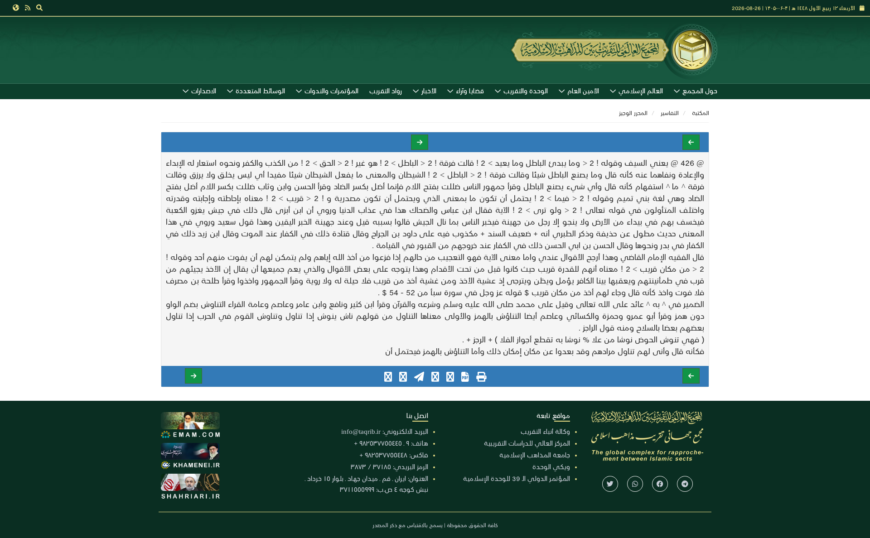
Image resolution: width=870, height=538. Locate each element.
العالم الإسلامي (641, 90)
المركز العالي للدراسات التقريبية (527, 443)
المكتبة (700, 112)
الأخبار (428, 90)
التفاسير (670, 112)
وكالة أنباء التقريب (545, 431)
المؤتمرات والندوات (331, 90)
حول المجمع (699, 90)
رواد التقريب (385, 90)
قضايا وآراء (470, 90)
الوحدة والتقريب (525, 90)
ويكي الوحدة (551, 466)
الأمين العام (583, 90)
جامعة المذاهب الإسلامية (534, 455)
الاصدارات (203, 90)
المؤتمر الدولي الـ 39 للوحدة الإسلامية (516, 478)
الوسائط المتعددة (260, 90)
